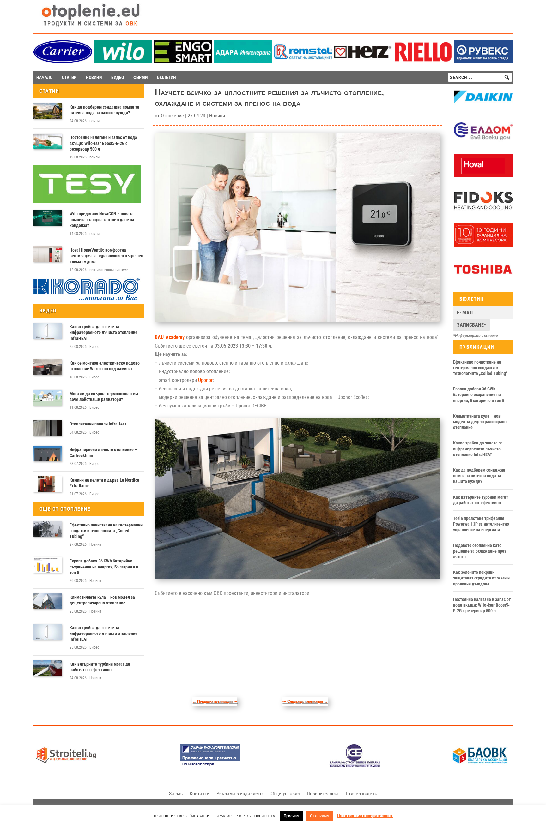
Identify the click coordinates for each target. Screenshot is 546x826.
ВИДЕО (117, 77)
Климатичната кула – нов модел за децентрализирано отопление (102, 600)
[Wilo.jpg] (123, 62)
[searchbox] (480, 77)
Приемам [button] (291, 815)
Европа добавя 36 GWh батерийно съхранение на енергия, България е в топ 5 (104, 566)
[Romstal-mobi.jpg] (303, 62)
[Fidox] (483, 210)
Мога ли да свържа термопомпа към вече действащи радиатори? (104, 396)
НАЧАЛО (44, 77)
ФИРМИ (140, 77)
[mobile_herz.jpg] (363, 62)
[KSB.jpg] (355, 766)
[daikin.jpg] (483, 107)
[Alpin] (483, 244)
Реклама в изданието (239, 794)
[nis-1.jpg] (210, 766)
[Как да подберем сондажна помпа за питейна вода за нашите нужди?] (47, 111)
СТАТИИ (69, 77)
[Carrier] (62, 62)
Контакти (199, 794)
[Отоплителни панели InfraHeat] (47, 428)
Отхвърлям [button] (319, 815)
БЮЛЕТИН (166, 77)
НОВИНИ (94, 77)
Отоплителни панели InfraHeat (98, 423)
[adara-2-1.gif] (243, 62)
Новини (95, 544)
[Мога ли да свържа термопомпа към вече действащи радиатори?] (47, 398)
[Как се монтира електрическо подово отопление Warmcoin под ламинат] (47, 367)
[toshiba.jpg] (483, 279)
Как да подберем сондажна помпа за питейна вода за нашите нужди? (104, 109)
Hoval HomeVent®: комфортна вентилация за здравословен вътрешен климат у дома (106, 255)
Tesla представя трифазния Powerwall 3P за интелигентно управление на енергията (481, 524)
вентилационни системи (108, 270)
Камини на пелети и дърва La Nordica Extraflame (104, 483)
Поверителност (323, 794)
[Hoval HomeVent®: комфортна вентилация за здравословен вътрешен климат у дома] (47, 254)
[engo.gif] (183, 62)
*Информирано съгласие (475, 335)
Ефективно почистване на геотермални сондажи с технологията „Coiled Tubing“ (106, 530)
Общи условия (285, 794)
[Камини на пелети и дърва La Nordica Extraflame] (47, 484)
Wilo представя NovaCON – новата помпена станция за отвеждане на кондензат (102, 219)
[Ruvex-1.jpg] (483, 62)
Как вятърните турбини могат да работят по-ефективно (100, 667)
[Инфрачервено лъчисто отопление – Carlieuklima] (47, 453)
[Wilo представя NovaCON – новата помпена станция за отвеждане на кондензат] (47, 218)
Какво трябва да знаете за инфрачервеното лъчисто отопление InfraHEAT (103, 332)
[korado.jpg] (87, 299)
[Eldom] (483, 141)
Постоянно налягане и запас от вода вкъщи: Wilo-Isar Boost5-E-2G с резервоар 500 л (103, 143)
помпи (94, 121)
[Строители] (66, 766)
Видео (94, 346)
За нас (176, 794)
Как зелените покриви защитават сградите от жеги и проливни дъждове (481, 578)
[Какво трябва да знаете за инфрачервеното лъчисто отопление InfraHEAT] (47, 331)
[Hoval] (483, 175)
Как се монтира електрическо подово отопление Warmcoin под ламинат (105, 365)
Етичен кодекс (361, 794)
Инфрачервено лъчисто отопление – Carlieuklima (103, 452)
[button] (507, 77)
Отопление (172, 116)
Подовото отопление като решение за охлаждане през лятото (479, 551)
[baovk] (480, 766)
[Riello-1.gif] (423, 62)
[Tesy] (87, 201)
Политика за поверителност (365, 815)
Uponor (205, 380)
